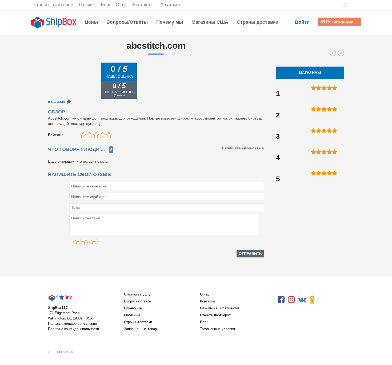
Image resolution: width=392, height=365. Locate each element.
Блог (204, 322)
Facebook (281, 299)
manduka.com (333, 53)
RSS (322, 299)
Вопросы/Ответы (137, 301)
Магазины (132, 315)
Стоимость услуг (138, 294)
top (381, 354)
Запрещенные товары (141, 329)
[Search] (344, 5)
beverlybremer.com (341, 53)
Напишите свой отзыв (243, 148)
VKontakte (302, 299)
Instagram (291, 299)
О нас (204, 294)
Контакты (207, 301)
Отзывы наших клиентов (220, 308)
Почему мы (133, 308)
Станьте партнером (215, 315)
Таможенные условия (217, 329)
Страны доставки (138, 322)
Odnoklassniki (312, 299)
